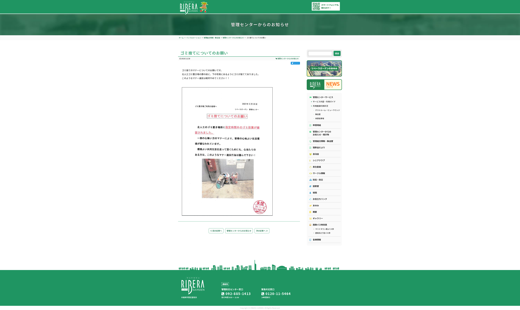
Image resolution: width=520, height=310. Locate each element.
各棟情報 (317, 239)
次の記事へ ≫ (262, 230)
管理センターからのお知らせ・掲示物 (322, 133)
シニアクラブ (319, 160)
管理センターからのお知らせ (288, 58)
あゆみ (316, 205)
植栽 (315, 192)
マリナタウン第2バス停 (324, 229)
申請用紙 (317, 125)
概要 (315, 211)
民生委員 (317, 166)
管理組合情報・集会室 (323, 141)
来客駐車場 (319, 118)
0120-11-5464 (277, 293)
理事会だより (319, 147)
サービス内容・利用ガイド (324, 101)
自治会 (316, 153)
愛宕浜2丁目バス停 (322, 233)
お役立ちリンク (320, 198)
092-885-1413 (238, 293)
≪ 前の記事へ (216, 230)
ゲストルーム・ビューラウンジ (327, 110)
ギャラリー (318, 218)
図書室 (316, 186)
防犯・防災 (318, 179)
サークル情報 (319, 173)
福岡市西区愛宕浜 (189, 297)
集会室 (318, 114)
